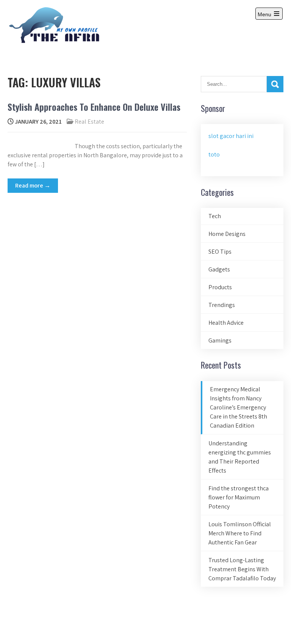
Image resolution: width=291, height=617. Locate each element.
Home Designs (227, 234)
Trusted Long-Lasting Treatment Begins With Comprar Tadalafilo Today (242, 569)
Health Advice (226, 323)
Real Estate (89, 122)
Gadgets (219, 269)
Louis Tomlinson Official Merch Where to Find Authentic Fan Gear (239, 533)
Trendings (221, 305)
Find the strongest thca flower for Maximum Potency (238, 497)
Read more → (32, 185)
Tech (214, 216)
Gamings (220, 340)
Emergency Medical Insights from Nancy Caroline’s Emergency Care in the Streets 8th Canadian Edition (238, 407)
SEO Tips (220, 252)
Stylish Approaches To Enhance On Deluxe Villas (94, 106)
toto (214, 154)
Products (220, 287)
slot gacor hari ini (230, 136)
